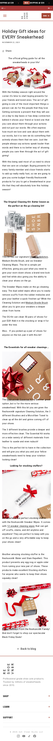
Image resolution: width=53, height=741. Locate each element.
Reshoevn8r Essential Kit (20, 399)
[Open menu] (5, 16)
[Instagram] (18, 736)
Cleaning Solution (39, 257)
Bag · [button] (46, 16)
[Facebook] (34, 736)
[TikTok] (29, 736)
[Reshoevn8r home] (24, 15)
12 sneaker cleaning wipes (21, 526)
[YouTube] (23, 736)
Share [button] (9, 51)
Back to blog (28, 648)
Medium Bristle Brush (37, 302)
